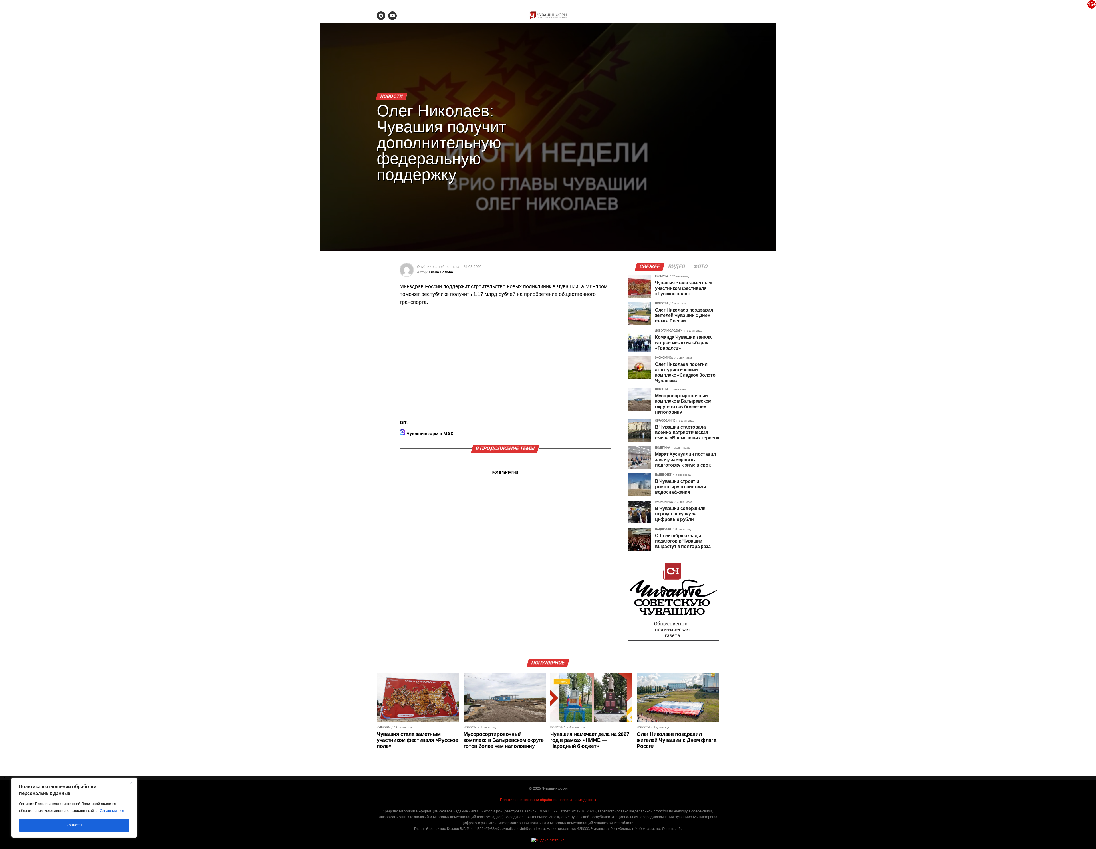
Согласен (74, 825)
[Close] (131, 782)
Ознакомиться (112, 811)
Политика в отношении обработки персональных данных (548, 800)
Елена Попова (441, 272)
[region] (74, 808)
